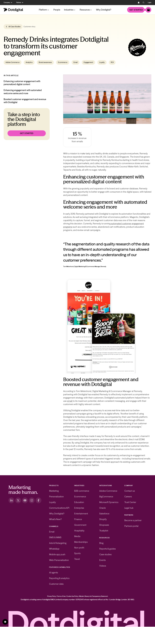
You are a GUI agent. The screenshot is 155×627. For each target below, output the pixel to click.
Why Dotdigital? (103, 9)
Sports (77, 553)
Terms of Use (61, 596)
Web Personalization (59, 560)
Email (76, 62)
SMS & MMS (55, 537)
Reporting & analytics (59, 578)
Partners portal (131, 526)
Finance (78, 519)
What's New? (55, 519)
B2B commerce (81, 490)
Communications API (59, 508)
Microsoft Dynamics (108, 502)
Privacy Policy (51, 596)
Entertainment (81, 513)
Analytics (29, 62)
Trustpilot (103, 530)
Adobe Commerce (12, 62)
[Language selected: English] (133, 2)
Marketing (54, 490)
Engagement (88, 62)
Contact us (129, 490)
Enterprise (79, 508)
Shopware (104, 525)
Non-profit (79, 547)
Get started (136, 10)
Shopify (103, 519)
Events (102, 560)
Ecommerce (62, 62)
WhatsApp (54, 548)
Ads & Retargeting (57, 543)
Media (77, 536)
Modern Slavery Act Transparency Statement (93, 596)
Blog (101, 543)
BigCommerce (106, 496)
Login (149, 2)
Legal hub (128, 508)
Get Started (26, 133)
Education (79, 502)
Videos (102, 565)
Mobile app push (57, 554)
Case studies (105, 554)
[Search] (143, 2)
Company (7, 2)
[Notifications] (138, 2)
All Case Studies (14, 26)
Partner (18, 2)
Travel (77, 559)
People (56, 9)
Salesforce (104, 513)
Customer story (29, 26)
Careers (128, 496)
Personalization (56, 496)
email (70, 401)
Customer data (56, 584)
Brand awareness (45, 62)
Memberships (81, 542)
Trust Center (130, 502)
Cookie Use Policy (72, 596)
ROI (112, 62)
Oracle (102, 508)
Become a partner (133, 520)
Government (80, 525)
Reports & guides (107, 548)
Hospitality (79, 530)
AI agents (53, 572)
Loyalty (102, 62)
